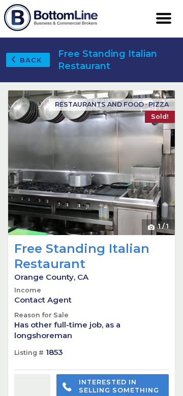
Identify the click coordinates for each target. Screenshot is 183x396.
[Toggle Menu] (164, 18)
